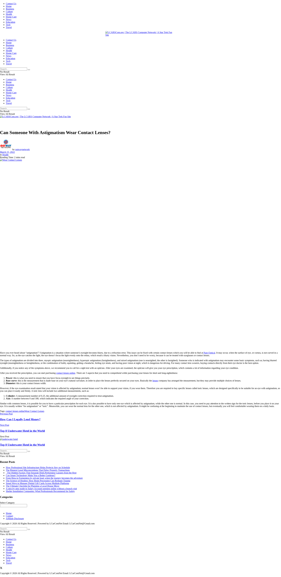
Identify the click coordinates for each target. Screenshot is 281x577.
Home (9, 6)
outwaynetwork (22, 149)
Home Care (11, 17)
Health (9, 14)
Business (10, 9)
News (8, 19)
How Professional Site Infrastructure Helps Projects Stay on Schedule (38, 467)
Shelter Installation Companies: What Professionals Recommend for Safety (40, 491)
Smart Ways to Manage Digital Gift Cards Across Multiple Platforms (37, 483)
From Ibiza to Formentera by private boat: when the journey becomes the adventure (44, 478)
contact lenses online (65, 373)
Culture (9, 11)
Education (10, 22)
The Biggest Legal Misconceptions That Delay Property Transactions (38, 470)
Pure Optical (209, 353)
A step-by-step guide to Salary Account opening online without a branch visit (41, 488)
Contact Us (11, 3)
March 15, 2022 (7, 152)
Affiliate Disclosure (15, 518)
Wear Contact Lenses (34, 411)
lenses (155, 380)
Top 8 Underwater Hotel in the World (22, 444)
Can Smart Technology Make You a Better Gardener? (30, 475)
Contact (9, 516)
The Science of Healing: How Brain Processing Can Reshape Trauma (38, 480)
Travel (9, 27)
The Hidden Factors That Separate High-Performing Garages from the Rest (41, 473)
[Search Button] (29, 69)
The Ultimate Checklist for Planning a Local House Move (32, 486)
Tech (8, 24)
